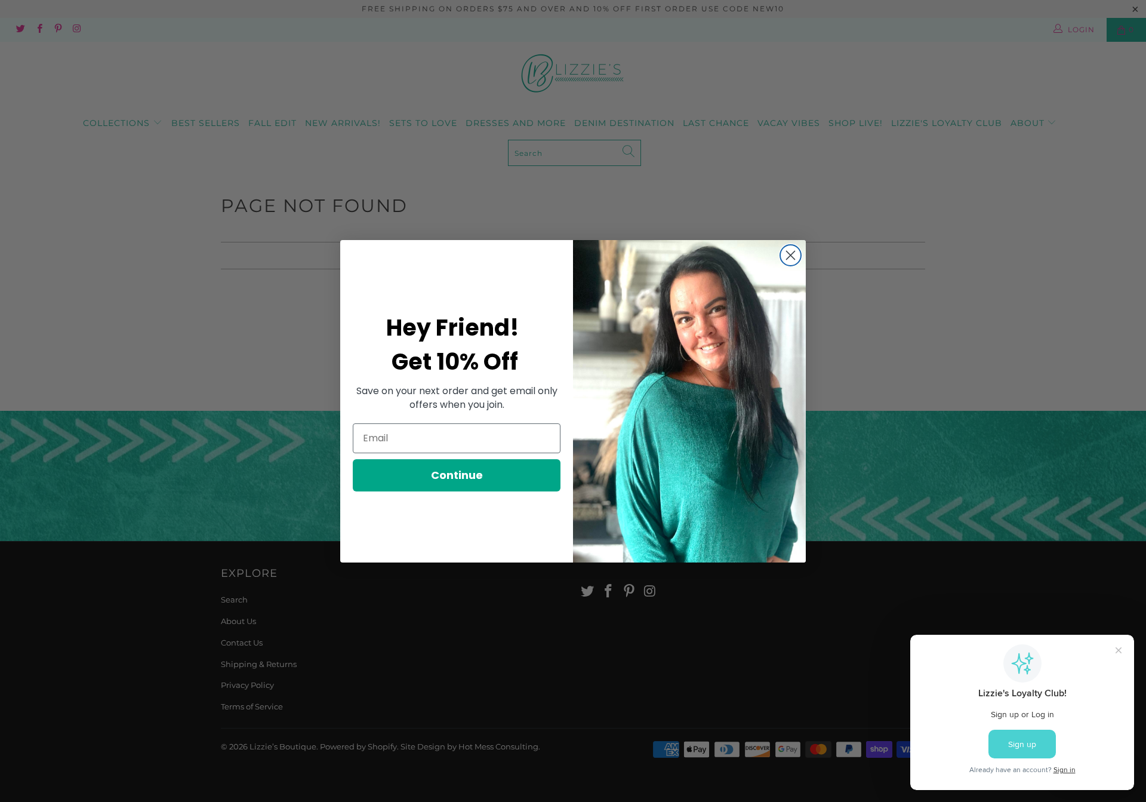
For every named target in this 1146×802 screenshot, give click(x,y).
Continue (457, 475)
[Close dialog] (790, 255)
